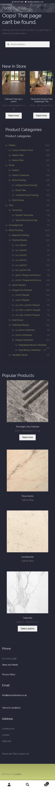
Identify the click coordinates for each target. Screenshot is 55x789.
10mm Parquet (22, 295)
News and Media (10, 665)
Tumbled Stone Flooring (26, 195)
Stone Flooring (19, 180)
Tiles (11, 205)
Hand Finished (18, 285)
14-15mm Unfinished (25, 330)
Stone (11, 165)
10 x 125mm (21, 245)
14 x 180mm (21, 260)
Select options (27, 628)
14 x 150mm (21, 255)
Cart (42, 782)
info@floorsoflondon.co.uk (35, 2)
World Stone (18, 200)
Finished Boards (19, 240)
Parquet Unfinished (24, 340)
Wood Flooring (16, 230)
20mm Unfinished (23, 335)
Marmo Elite (17, 160)
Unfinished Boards (20, 325)
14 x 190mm (21, 265)
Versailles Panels (20, 355)
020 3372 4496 (18, 2)
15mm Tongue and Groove (28, 275)
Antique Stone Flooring (26, 185)
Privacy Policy (8, 674)
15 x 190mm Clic (23, 270)
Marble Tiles (18, 155)
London (17, 774)
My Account (9, 784)
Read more (13, 115)
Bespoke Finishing (20, 235)
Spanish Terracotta (24, 215)
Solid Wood (17, 320)
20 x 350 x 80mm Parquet (27, 315)
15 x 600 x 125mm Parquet (27, 310)
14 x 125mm (21, 250)
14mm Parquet (22, 300)
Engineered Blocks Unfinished (32, 345)
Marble (12, 145)
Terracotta (17, 210)
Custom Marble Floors (22, 150)
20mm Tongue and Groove (28, 280)
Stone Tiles (20, 190)
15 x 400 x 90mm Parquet (27, 305)
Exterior (15, 170)
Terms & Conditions (11, 708)
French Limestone (20, 175)
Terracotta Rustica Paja (26, 220)
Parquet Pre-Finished (22, 290)
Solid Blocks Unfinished (29, 350)
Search (27, 784)
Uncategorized (16, 225)
